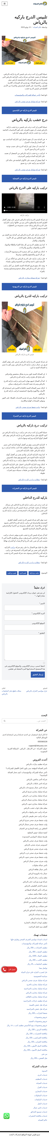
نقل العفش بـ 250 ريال (38, 1058)
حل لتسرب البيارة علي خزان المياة (34, 972)
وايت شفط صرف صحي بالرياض (28, 407)
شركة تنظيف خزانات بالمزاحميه (35, 1001)
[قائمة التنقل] (4, 4)
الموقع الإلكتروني (38, 623)
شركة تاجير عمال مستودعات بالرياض (33, 788)
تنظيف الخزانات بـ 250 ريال (37, 948)
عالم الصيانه (42, 1120)
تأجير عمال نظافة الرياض (38, 869)
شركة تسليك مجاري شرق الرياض (34, 792)
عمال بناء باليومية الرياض (37, 873)
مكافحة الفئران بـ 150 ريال (37, 1042)
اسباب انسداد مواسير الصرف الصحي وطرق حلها (29, 939)
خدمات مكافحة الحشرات (38, 1116)
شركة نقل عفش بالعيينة (38, 1005)
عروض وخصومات (40, 1017)
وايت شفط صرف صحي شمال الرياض (33, 824)
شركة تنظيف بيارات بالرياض (36, 764)
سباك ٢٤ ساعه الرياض (38, 918)
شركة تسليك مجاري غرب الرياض (34, 796)
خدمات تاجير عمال (40, 1108)
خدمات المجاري (41, 1091)
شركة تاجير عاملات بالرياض (37, 783)
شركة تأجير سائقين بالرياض (37, 779)
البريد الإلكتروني (38, 613)
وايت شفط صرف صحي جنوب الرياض (33, 857)
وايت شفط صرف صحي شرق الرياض (33, 820)
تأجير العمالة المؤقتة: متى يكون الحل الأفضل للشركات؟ (26, 768)
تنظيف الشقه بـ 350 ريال (38, 952)
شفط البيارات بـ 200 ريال (37, 1013)
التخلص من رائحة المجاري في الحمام (33, 828)
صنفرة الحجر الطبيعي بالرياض (35, 886)
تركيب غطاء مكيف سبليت (37, 894)
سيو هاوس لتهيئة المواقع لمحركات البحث (24, 1135)
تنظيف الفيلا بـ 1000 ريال (38, 956)
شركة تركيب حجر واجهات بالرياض (34, 812)
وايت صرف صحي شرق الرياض (35, 849)
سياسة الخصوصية (40, 976)
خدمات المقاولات (40, 1095)
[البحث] (4, 720)
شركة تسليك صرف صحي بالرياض (27, 101)
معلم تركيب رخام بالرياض (37, 878)
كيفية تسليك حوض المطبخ (37, 833)
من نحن (44, 1054)
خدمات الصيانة (41, 1083)
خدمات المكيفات (41, 1099)
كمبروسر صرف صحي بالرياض (35, 845)
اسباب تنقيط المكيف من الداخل (35, 902)
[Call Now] (4, 969)
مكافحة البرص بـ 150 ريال (37, 1029)
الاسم (42, 603)
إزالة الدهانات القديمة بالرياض (36, 898)
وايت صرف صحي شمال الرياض (35, 861)
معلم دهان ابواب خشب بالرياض (35, 808)
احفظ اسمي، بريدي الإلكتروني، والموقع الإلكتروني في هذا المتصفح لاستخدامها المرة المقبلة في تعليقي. (25, 667)
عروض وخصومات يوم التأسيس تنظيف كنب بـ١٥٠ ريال (27, 1025)
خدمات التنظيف (41, 1079)
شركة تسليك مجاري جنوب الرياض (34, 804)
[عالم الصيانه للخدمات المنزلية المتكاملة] (40, 3)
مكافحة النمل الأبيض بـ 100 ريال (35, 1046)
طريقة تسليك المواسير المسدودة (34, 837)
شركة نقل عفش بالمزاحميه (37, 1009)
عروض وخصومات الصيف (38, 1021)
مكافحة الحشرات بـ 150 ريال (36, 1034)
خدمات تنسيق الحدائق (39, 1112)
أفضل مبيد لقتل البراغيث (38, 927)
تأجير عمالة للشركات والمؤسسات (27, 95)
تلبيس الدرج (23, 573)
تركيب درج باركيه (34, 573)
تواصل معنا (43, 968)
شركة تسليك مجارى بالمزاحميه (35, 989)
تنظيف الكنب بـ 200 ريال (38, 960)
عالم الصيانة (37, 27)
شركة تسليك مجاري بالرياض (36, 993)
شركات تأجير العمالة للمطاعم (36, 890)
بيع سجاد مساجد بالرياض (38, 914)
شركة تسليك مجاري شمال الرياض (34, 800)
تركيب (12, 547)
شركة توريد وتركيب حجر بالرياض (35, 882)
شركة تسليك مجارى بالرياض (29, 278)
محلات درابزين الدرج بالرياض (29, 480)
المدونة (44, 1071)
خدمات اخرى (42, 1075)
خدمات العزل (42, 1087)
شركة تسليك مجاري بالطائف (36, 997)
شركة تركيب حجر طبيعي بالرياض (34, 816)
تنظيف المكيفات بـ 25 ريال (37, 964)
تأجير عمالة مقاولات (39, 865)
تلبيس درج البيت (11, 573)
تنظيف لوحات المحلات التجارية (35, 923)
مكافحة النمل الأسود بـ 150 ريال (35, 1050)
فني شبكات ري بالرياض (38, 906)
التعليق (41, 633)
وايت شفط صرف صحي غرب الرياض (33, 853)
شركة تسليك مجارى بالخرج (37, 984)
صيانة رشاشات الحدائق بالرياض (35, 910)
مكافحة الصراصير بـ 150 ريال (36, 1038)
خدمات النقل (42, 1104)
